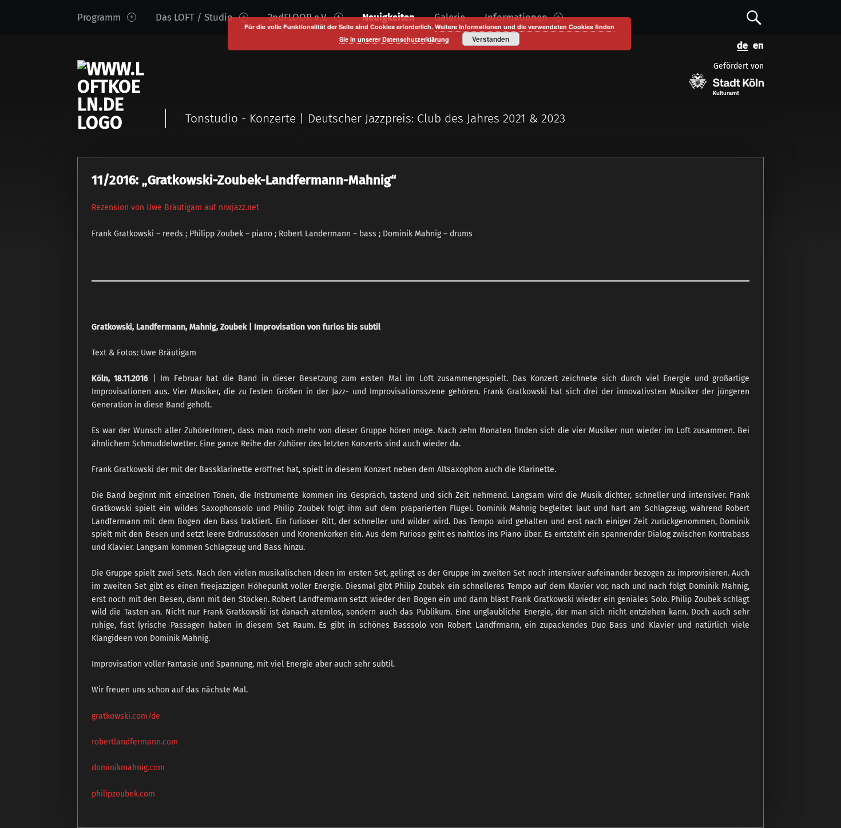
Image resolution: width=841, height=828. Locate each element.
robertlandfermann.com (135, 742)
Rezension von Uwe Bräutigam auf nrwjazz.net (175, 207)
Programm (99, 17)
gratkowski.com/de (126, 716)
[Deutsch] (740, 44)
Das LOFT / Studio (194, 17)
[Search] (754, 17)
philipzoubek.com (123, 794)
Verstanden (490, 39)
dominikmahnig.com (128, 767)
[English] (756, 44)
